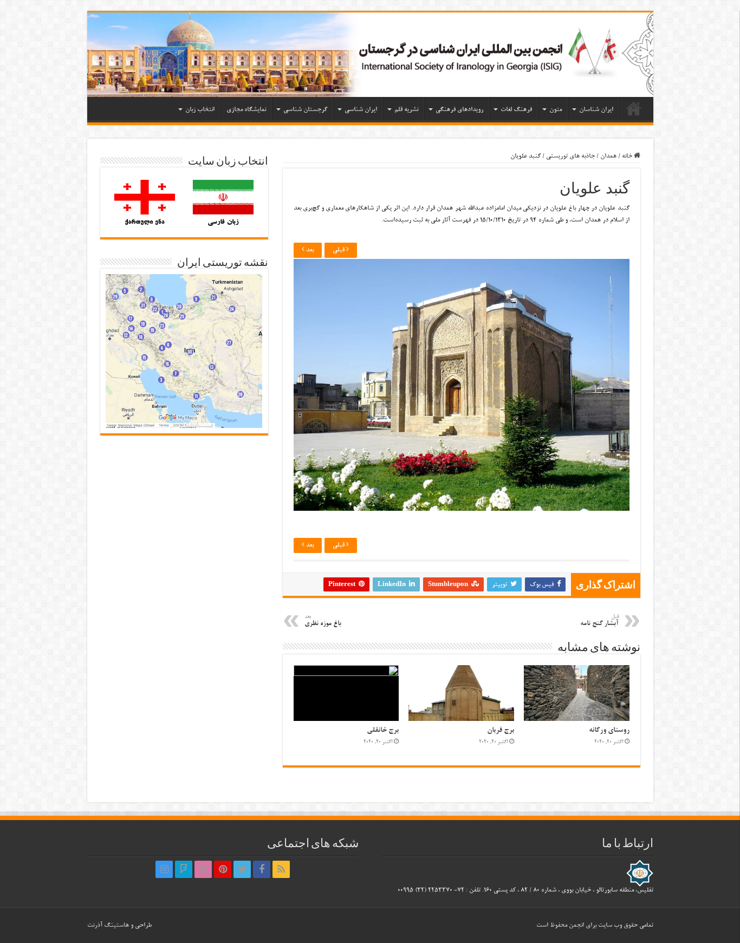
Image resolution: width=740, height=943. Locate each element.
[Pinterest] (222, 869)
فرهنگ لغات (516, 109)
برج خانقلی (383, 730)
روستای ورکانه (609, 730)
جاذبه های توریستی (570, 156)
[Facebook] (261, 869)
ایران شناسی (361, 109)
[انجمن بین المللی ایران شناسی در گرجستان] (370, 54)
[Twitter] (242, 869)
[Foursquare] (183, 869)
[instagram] (164, 869)
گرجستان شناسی (305, 109)
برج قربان (500, 730)
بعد (309, 249)
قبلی (339, 249)
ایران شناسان (596, 109)
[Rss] (281, 869)
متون (555, 109)
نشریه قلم (406, 109)
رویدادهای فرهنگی (459, 109)
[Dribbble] (203, 869)
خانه (634, 108)
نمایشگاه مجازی (246, 109)
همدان (608, 156)
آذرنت (94, 925)
